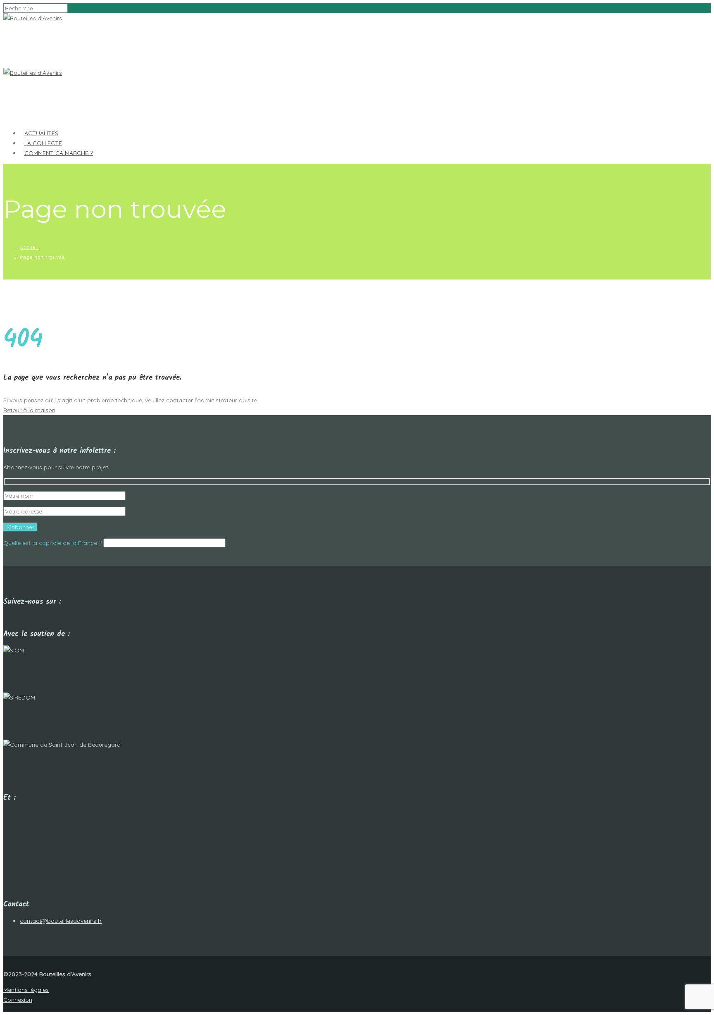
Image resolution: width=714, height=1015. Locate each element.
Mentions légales (26, 990)
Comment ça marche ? (58, 153)
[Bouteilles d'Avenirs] (32, 18)
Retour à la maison (29, 410)
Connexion (17, 999)
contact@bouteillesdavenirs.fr (61, 920)
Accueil (29, 247)
